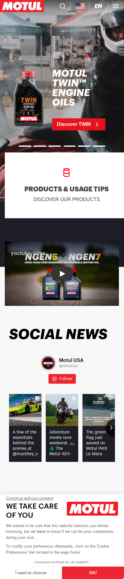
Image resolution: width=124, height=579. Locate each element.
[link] (62, 99)
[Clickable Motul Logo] (22, 6)
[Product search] (62, 6)
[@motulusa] (48, 363)
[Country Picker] (80, 6)
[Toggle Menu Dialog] (115, 6)
